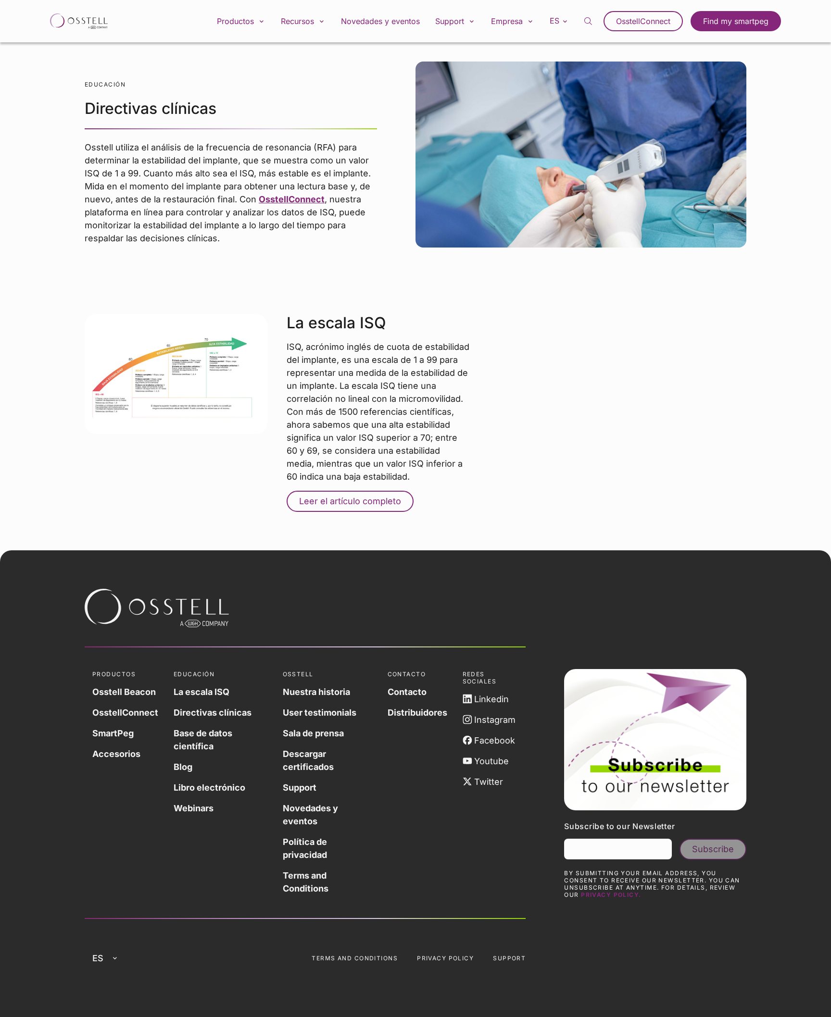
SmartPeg (113, 733)
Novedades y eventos (380, 21)
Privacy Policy (445, 958)
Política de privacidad (305, 848)
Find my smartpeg (735, 21)
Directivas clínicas (213, 712)
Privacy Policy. (611, 894)
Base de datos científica (203, 739)
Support (299, 787)
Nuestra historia (316, 692)
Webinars (194, 808)
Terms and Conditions (305, 881)
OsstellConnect (643, 21)
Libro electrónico (209, 787)
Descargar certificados (308, 760)
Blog (183, 767)
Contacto (407, 692)
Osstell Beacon (124, 692)
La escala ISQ (201, 692)
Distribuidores (417, 712)
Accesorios (116, 754)
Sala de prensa (313, 733)
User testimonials (319, 712)
